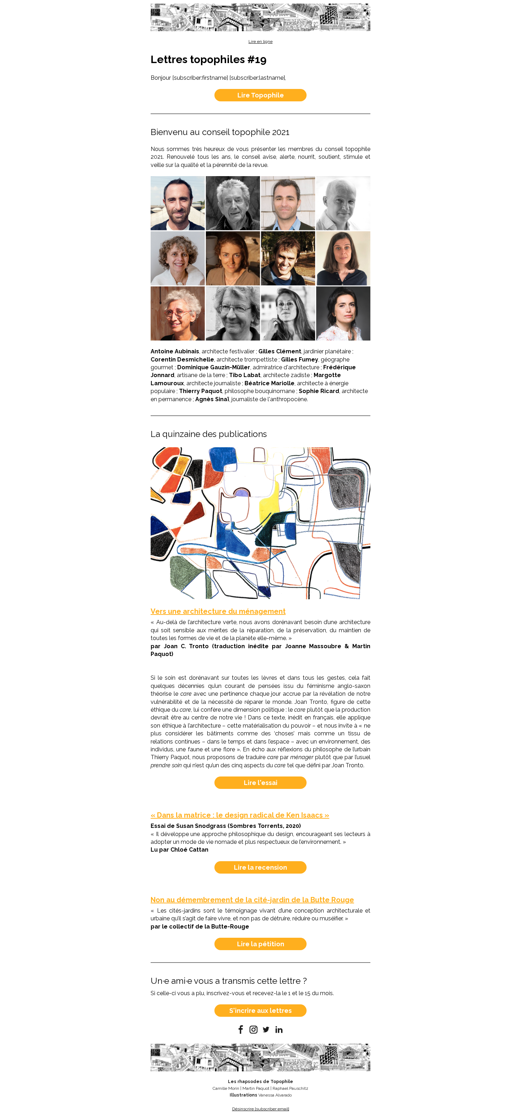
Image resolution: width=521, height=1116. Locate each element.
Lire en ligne (260, 41)
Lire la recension (260, 867)
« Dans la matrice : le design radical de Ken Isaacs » (240, 815)
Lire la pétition (260, 944)
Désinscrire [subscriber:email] (260, 1108)
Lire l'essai (261, 782)
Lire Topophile (260, 95)
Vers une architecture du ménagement (218, 611)
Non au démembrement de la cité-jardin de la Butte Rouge (252, 900)
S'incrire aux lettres (260, 1010)
